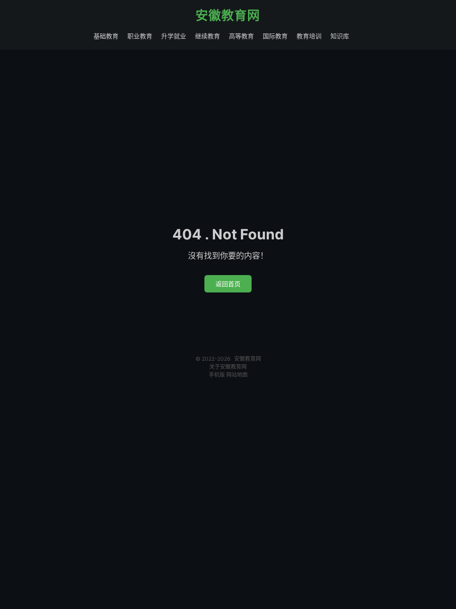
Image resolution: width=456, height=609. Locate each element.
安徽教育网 (227, 16)
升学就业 (173, 36)
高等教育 (241, 36)
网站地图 (237, 374)
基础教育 (106, 36)
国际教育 (275, 36)
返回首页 (228, 284)
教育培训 (309, 36)
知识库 (339, 36)
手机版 (217, 374)
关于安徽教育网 (228, 366)
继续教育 (207, 36)
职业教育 (139, 36)
